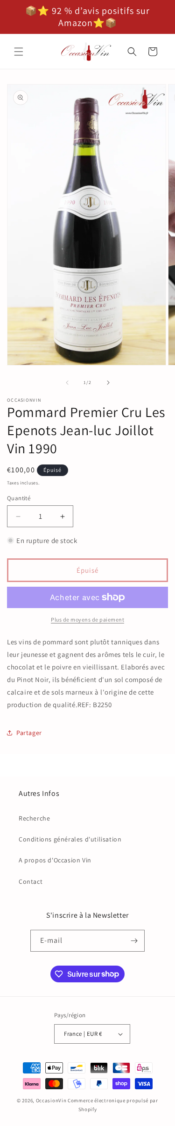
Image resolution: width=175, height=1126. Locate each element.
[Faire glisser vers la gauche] (67, 382)
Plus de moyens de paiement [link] (87, 619)
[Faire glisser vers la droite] (108, 382)
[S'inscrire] (134, 941)
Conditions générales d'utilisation (70, 839)
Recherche (34, 818)
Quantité (18, 498)
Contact (30, 881)
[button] (18, 51)
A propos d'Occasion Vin (55, 860)
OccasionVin (51, 1100)
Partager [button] (29, 733)
